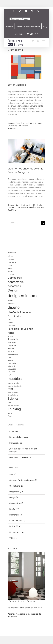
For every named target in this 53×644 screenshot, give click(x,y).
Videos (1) (13, 538)
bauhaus (12, 262)
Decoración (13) (16, 492)
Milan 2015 (11, 366)
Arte (39, 123)
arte (10, 255)
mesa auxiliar (12, 363)
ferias (11, 332)
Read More (12, 128)
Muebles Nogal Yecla (14, 386)
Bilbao (10, 269)
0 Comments (23, 126)
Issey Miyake (12, 342)
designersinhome (23, 295)
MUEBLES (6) (15, 526)
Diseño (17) (14, 509)
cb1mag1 (11, 274)
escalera (10, 323)
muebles (15, 379)
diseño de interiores (20, 312)
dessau (10, 300)
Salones (13, 398)
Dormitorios (14, 316)
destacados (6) (16, 503)
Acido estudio (12, 252)
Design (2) (13, 497)
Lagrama (12, 345)
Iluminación (13, 339)
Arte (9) (12, 474)
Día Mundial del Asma (18, 437)
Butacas (10, 272)
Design (13, 290)
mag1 (9, 357)
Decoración (22, 207)
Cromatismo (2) (16, 486)
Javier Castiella (17, 84)
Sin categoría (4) (16, 532)
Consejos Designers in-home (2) (23, 480)
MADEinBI (11, 351)
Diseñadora (11, 303)
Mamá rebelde (15, 443)
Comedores (15, 277)
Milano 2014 (12, 369)
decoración (14, 285)
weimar (10, 413)
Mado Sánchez (13, 354)
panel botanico (13, 392)
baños (10, 266)
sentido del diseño (14, 405)
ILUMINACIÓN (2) (17, 520)
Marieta (10, 360)
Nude (10, 388)
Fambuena (11, 326)
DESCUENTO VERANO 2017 (21, 457)
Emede (10, 320)
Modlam (10, 375)
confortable (16, 282)
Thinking (14, 409)
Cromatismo (12, 126)
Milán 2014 (11, 372)
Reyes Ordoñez (13, 395)
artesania (11, 260)
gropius (10, 336)
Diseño (30, 207)
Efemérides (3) (15, 515)
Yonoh (10, 416)
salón (9, 402)
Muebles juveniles (13, 383)
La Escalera (14, 431)
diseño (14, 307)
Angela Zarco (15, 123)
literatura (11, 349)
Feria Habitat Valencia (20, 328)
